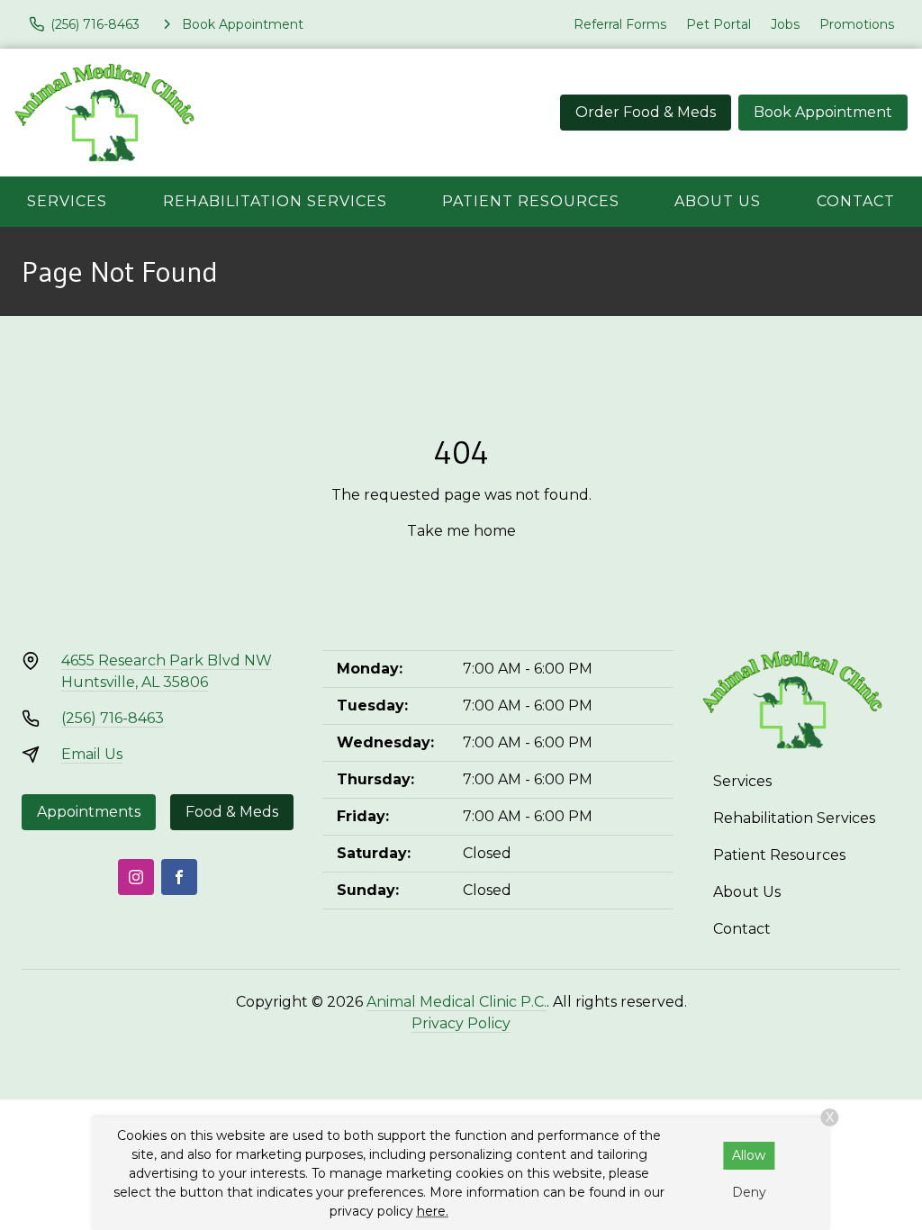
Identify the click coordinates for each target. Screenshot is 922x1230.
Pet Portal (718, 24)
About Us (717, 201)
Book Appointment (823, 112)
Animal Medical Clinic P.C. (456, 1001)
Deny (749, 1192)
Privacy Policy (461, 1023)
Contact (856, 201)
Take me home (461, 530)
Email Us (91, 754)
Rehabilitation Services (275, 201)
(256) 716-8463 (112, 718)
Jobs (785, 24)
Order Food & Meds (645, 112)
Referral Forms (620, 24)
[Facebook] (179, 877)
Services (67, 201)
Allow (748, 1155)
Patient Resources (530, 201)
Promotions (856, 24)
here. (432, 1211)
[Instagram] (136, 877)
